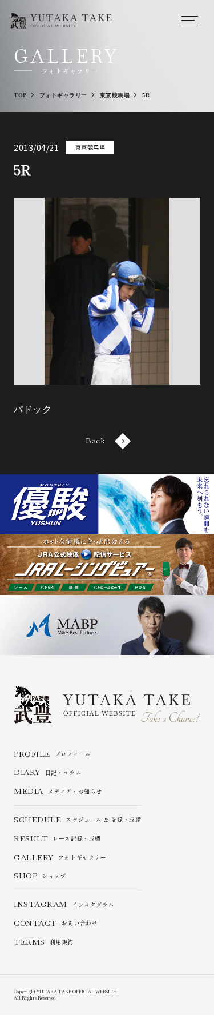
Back (95, 440)
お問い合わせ (56, 923)
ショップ (40, 876)
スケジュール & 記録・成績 (77, 820)
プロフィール (52, 754)
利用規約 (44, 942)
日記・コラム (47, 772)
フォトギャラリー (60, 857)
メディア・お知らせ (58, 791)
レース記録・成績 (57, 839)
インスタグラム (64, 904)
